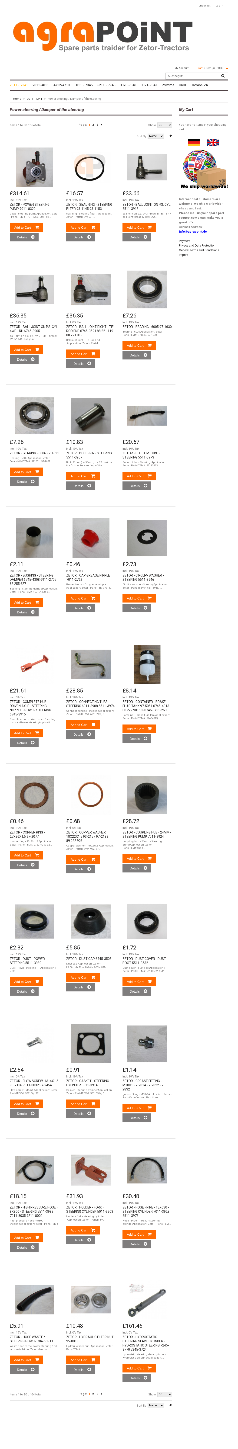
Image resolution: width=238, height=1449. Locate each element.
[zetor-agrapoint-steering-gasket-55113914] (91, 1043)
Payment (184, 241)
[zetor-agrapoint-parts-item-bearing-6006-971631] (34, 416)
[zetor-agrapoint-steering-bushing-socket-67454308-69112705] (34, 538)
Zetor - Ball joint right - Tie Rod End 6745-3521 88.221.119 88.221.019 (90, 331)
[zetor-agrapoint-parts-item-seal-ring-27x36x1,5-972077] (34, 795)
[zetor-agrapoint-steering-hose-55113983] (34, 1170)
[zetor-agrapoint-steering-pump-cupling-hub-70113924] (147, 795)
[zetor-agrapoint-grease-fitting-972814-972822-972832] (147, 1043)
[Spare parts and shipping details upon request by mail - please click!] (204, 148)
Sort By (141, 136)
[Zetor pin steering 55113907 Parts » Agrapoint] (91, 416)
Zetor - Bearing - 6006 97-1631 (34, 453)
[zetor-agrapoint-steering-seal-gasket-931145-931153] (91, 167)
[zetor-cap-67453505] (91, 921)
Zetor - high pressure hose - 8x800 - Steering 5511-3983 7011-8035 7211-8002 (34, 1211)
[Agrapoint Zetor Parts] (213, 141)
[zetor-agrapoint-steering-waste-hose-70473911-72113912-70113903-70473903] (34, 1299)
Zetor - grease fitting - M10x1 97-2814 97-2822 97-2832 (143, 1085)
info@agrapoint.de (193, 231)
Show (152, 125)
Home (17, 98)
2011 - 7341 (34, 98)
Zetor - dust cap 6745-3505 (89, 959)
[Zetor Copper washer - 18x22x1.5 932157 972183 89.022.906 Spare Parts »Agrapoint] (91, 795)
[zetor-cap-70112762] (91, 538)
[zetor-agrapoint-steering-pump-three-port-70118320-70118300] (34, 167)
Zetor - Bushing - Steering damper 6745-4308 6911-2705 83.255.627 (33, 580)
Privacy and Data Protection (197, 245)
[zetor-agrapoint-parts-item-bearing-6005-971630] (147, 289)
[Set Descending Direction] (170, 135)
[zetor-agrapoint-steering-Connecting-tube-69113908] (91, 664)
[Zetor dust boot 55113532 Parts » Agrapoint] (147, 921)
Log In (219, 5)
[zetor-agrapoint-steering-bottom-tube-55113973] (147, 416)
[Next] (101, 125)
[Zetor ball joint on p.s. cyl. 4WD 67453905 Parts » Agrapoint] (34, 289)
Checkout (204, 5)
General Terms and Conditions (199, 250)
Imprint (183, 254)
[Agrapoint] (103, 36)
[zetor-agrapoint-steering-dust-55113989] (34, 921)
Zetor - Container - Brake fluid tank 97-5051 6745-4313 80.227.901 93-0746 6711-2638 (145, 706)
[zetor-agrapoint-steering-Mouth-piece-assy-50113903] (91, 1170)
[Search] (223, 76)
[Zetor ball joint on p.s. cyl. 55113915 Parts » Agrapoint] (147, 167)
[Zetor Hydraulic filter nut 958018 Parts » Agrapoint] (91, 1299)
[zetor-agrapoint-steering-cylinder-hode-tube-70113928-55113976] (147, 1170)
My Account (182, 68)
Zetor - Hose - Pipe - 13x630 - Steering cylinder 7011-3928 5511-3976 (145, 1211)
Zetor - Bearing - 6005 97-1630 (147, 327)
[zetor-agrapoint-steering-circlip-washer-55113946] (147, 538)
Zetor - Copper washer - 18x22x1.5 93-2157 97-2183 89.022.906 (87, 836)
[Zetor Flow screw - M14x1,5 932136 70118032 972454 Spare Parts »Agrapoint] (34, 1043)
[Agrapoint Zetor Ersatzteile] (194, 141)
